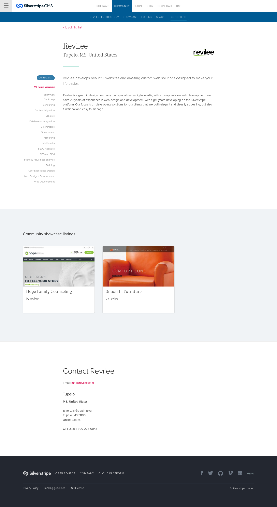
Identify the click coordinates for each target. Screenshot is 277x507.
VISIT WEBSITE (46, 87)
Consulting (49, 104)
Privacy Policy (30, 488)
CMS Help (49, 99)
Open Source (65, 473)
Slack (160, 17)
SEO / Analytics (46, 148)
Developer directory (104, 17)
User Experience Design (41, 170)
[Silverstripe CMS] (34, 6)
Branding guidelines (54, 488)
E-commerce (48, 126)
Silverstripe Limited (243, 488)
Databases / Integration (42, 121)
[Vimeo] (228, 473)
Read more (58, 279)
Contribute (178, 17)
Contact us (45, 77)
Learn (138, 6)
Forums (146, 17)
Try (178, 6)
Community (122, 6)
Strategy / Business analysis (39, 159)
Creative (50, 115)
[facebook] (200, 473)
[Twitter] (208, 473)
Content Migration (45, 110)
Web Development (44, 181)
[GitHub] (218, 473)
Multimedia (49, 143)
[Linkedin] (238, 473)
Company (87, 473)
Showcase (130, 17)
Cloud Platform (111, 473)
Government (48, 132)
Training (50, 165)
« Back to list (72, 27)
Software (103, 6)
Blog (149, 6)
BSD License (77, 488)
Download (164, 6)
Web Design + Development (39, 176)
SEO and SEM (47, 154)
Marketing (49, 137)
